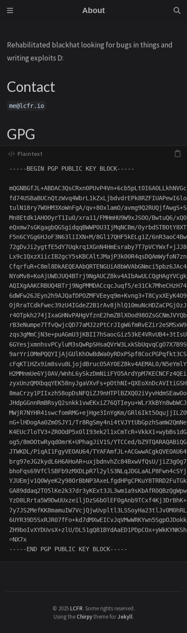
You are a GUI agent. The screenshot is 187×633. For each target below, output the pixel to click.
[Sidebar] (10, 10)
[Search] (177, 10)
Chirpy (84, 616)
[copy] (177, 154)
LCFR (76, 608)
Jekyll (125, 616)
